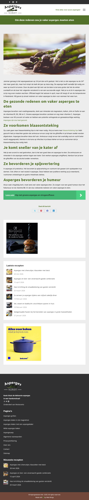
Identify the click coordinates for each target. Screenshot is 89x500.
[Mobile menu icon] (84, 9)
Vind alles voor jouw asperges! (68, 10)
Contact (6, 449)
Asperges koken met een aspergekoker (18, 424)
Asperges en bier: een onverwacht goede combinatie (34, 279)
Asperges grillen (9, 416)
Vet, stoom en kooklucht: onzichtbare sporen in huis (34, 304)
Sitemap (6, 453)
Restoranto (20, 404)
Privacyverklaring (10, 441)
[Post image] (9, 272)
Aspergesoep (8, 432)
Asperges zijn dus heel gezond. (15, 120)
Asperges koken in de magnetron (16, 420)
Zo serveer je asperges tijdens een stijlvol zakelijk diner (35, 295)
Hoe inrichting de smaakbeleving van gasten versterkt (35, 287)
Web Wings (50, 497)
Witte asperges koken (11, 428)
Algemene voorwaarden (12, 437)
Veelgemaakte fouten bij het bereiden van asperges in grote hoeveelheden (43, 312)
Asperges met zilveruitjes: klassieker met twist (32, 270)
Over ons (6, 445)
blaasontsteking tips (70, 130)
